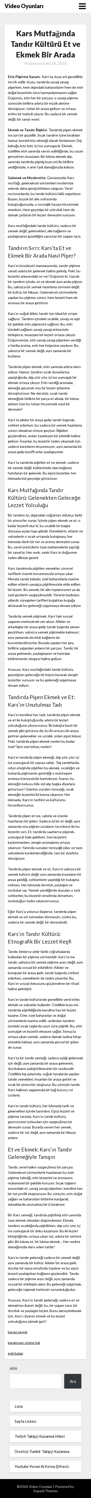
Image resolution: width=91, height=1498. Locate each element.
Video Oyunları (24, 6)
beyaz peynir (18, 1332)
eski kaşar (15, 1353)
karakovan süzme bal (24, 1342)
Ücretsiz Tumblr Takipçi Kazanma (42, 1451)
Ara (13, 1368)
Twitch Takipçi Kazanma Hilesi (40, 1436)
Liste (19, 1406)
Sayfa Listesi (25, 1421)
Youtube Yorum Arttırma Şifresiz (42, 1466)
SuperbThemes (45, 1491)
